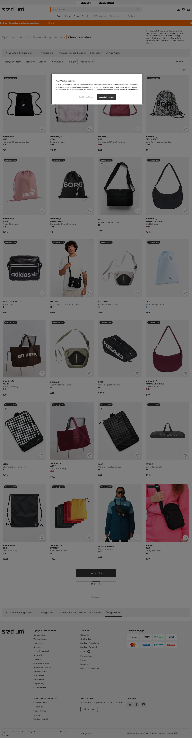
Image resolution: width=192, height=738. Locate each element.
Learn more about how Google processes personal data (117, 89)
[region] (97, 89)
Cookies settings (86, 97)
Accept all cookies (106, 97)
